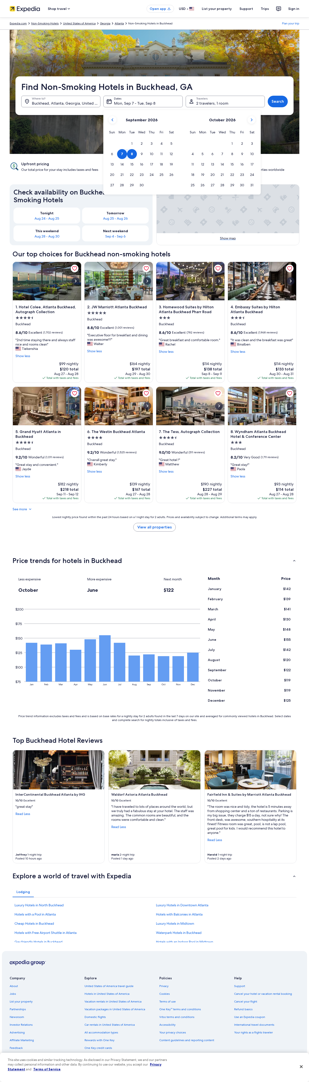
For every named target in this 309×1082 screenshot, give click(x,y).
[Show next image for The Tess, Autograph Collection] (219, 406)
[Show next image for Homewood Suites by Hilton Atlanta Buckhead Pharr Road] (219, 281)
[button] (132, 144)
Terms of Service (47, 1069)
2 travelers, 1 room (212, 103)
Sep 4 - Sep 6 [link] (115, 236)
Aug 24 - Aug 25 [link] (47, 218)
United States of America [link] (79, 23)
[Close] (301, 1066)
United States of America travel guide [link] (108, 986)
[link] (74, 268)
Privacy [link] (164, 986)
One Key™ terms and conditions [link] (180, 1009)
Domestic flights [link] (95, 1017)
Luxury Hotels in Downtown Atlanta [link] (182, 905)
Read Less (22, 814)
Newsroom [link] (17, 1017)
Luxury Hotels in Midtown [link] (175, 923)
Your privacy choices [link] (172, 1032)
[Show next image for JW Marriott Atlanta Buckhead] (147, 281)
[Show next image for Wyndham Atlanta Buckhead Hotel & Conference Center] (291, 406)
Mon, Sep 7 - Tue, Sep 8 (134, 103)
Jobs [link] (13, 994)
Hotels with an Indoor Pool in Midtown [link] (184, 942)
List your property (217, 9)
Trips (265, 9)
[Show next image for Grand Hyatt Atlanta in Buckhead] (75, 406)
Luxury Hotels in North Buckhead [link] (39, 905)
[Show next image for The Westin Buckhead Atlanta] (147, 406)
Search (278, 101)
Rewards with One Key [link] (99, 1040)
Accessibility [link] (167, 1025)
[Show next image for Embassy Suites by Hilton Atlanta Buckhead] (291, 281)
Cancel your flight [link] (245, 1001)
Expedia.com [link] (18, 23)
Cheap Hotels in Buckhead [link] (34, 923)
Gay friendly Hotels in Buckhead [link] (38, 942)
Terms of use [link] (167, 1001)
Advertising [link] (17, 1032)
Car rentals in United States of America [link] (109, 1025)
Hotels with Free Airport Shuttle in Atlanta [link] (45, 933)
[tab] (23, 892)
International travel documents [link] (254, 1025)
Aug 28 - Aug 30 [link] (47, 236)
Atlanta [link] (119, 23)
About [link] (14, 986)
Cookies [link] (164, 994)
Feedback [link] (16, 1048)
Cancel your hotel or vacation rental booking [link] (263, 994)
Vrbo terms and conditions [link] (176, 1017)
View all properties (154, 527)
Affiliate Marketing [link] (22, 1040)
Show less (22, 356)
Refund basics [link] (243, 1009)
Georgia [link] (105, 23)
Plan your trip (290, 23)
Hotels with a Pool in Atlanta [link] (35, 914)
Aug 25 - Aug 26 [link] (115, 218)
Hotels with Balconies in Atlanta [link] (179, 914)
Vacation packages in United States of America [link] (114, 1009)
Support (246, 9)
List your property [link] (21, 1001)
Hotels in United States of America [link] (106, 994)
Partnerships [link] (18, 1009)
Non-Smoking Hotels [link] (45, 23)
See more (20, 509)
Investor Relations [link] (21, 1025)
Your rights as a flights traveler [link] (253, 1032)
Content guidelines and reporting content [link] (186, 1040)
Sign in (293, 9)
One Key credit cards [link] (98, 1048)
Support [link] (239, 986)
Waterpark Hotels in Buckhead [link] (179, 933)
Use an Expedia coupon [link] (249, 1017)
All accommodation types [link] (101, 1032)
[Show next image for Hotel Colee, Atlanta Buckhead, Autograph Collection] (75, 281)
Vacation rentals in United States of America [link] (112, 1001)
